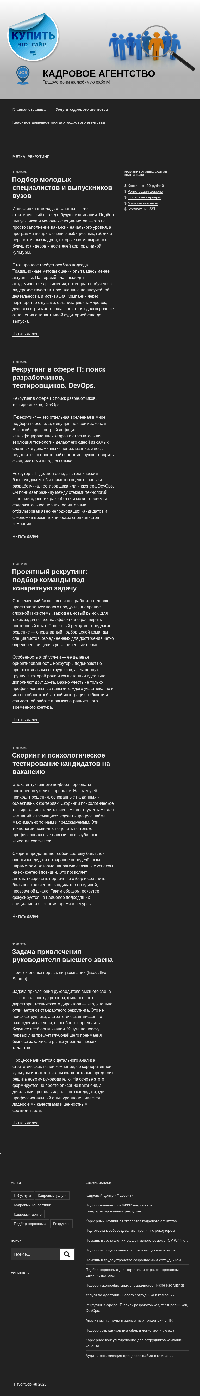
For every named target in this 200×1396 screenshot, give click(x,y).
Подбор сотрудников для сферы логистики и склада (130, 1330)
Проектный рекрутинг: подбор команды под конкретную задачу (50, 579)
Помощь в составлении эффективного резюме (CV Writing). (137, 1240)
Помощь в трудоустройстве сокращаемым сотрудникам (133, 1259)
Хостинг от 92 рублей (146, 185)
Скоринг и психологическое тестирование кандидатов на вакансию (61, 763)
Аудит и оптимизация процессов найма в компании (130, 1355)
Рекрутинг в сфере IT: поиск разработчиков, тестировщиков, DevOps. (58, 377)
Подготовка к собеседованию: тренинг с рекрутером (130, 1230)
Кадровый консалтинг (32, 1204)
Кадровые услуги (52, 1195)
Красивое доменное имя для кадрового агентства (58, 122)
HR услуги (22, 1195)
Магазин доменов (143, 203)
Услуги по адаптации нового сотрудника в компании (130, 1294)
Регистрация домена (145, 191)
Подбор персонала (30, 1223)
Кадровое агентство (99, 73)
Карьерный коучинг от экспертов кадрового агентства (131, 1220)
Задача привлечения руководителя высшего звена (62, 955)
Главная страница (29, 109)
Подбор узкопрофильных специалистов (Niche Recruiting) (135, 1285)
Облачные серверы (144, 197)
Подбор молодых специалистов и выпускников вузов (62, 187)
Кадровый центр (28, 1214)
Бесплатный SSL (142, 208)
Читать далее (25, 334)
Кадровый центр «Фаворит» (109, 1195)
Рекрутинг (61, 1223)
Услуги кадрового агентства (82, 109)
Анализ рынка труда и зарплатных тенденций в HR (129, 1320)
